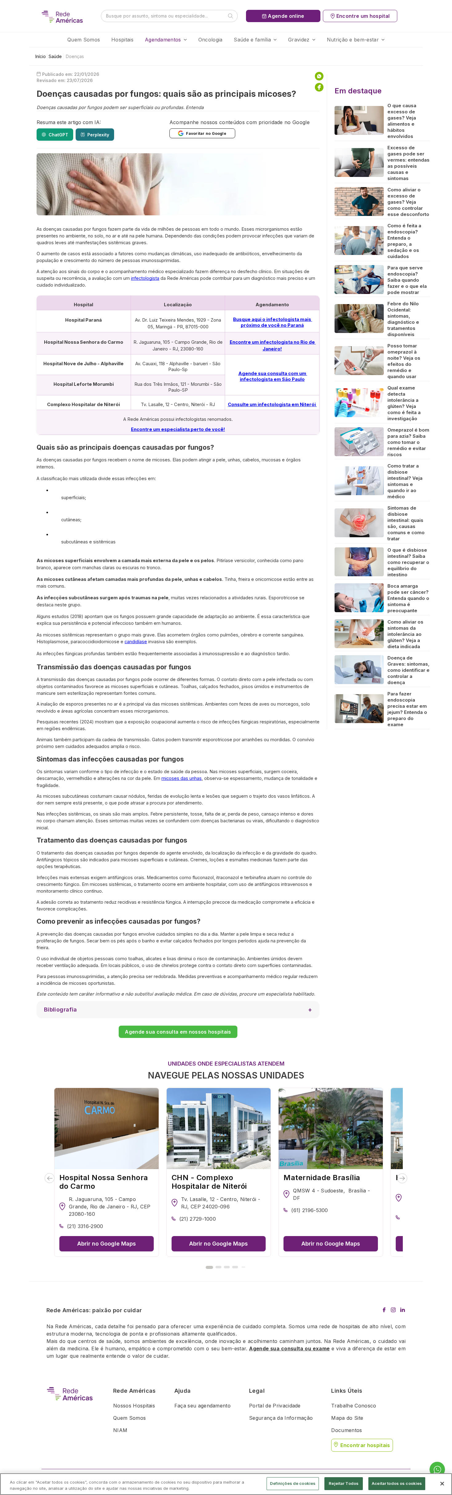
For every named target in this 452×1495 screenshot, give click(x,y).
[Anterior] (50, 1178)
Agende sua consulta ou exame (289, 1348)
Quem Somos (83, 40)
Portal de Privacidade (275, 1406)
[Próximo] (402, 1178)
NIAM (120, 1430)
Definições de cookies (292, 1483)
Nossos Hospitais (134, 1406)
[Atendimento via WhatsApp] (437, 1470)
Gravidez (299, 40)
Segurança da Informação (281, 1418)
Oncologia (210, 40)
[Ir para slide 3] (227, 1267)
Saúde (55, 56)
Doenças (75, 56)
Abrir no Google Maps (106, 1243)
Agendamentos (163, 40)
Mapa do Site (347, 1418)
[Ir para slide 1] (209, 1267)
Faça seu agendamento (202, 1406)
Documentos (346, 1430)
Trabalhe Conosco (353, 1406)
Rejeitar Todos (344, 1483)
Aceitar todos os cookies (397, 1483)
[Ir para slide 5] (243, 1267)
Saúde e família (252, 40)
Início (40, 56)
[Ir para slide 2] (218, 1267)
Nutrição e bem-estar (353, 40)
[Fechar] (442, 1483)
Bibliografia (60, 1009)
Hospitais (122, 40)
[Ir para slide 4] (235, 1267)
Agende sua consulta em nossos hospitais (178, 1032)
